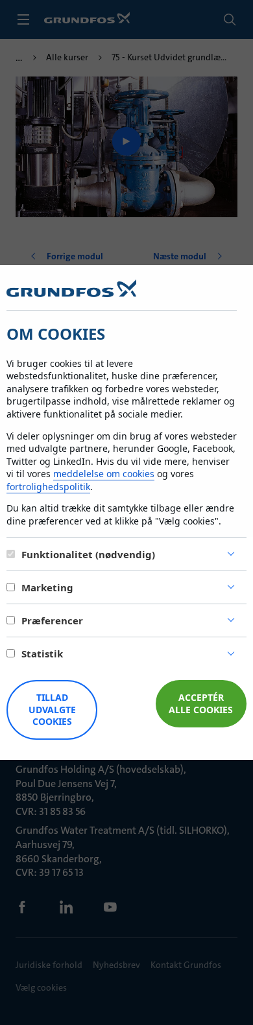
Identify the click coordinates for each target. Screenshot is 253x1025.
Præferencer (52, 620)
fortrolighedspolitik (48, 486)
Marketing (47, 587)
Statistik (42, 653)
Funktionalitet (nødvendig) (88, 554)
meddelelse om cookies (103, 473)
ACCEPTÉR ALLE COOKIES (201, 703)
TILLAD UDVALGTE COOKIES (52, 709)
